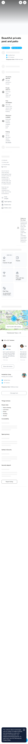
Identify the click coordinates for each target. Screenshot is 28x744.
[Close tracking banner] (24, 730)
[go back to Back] (3, 2)
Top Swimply (6, 47)
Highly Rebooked (17, 47)
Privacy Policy (7, 740)
